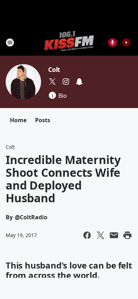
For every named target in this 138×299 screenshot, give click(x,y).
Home (18, 120)
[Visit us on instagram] (66, 81)
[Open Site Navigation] (10, 42)
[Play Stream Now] (126, 42)
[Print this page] (127, 235)
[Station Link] (69, 42)
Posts (42, 120)
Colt (54, 69)
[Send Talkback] (112, 42)
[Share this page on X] (100, 235)
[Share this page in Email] (114, 235)
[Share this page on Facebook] (87, 235)
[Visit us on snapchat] (79, 81)
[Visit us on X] (52, 81)
